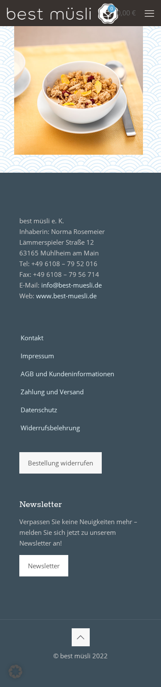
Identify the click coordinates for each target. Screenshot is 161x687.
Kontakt (32, 337)
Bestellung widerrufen (60, 463)
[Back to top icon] (81, 637)
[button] (15, 671)
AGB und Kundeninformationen (67, 373)
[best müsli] (62, 13)
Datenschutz (39, 409)
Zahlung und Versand (52, 391)
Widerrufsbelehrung (50, 427)
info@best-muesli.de (71, 285)
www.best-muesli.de (66, 295)
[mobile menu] (149, 13)
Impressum (37, 355)
